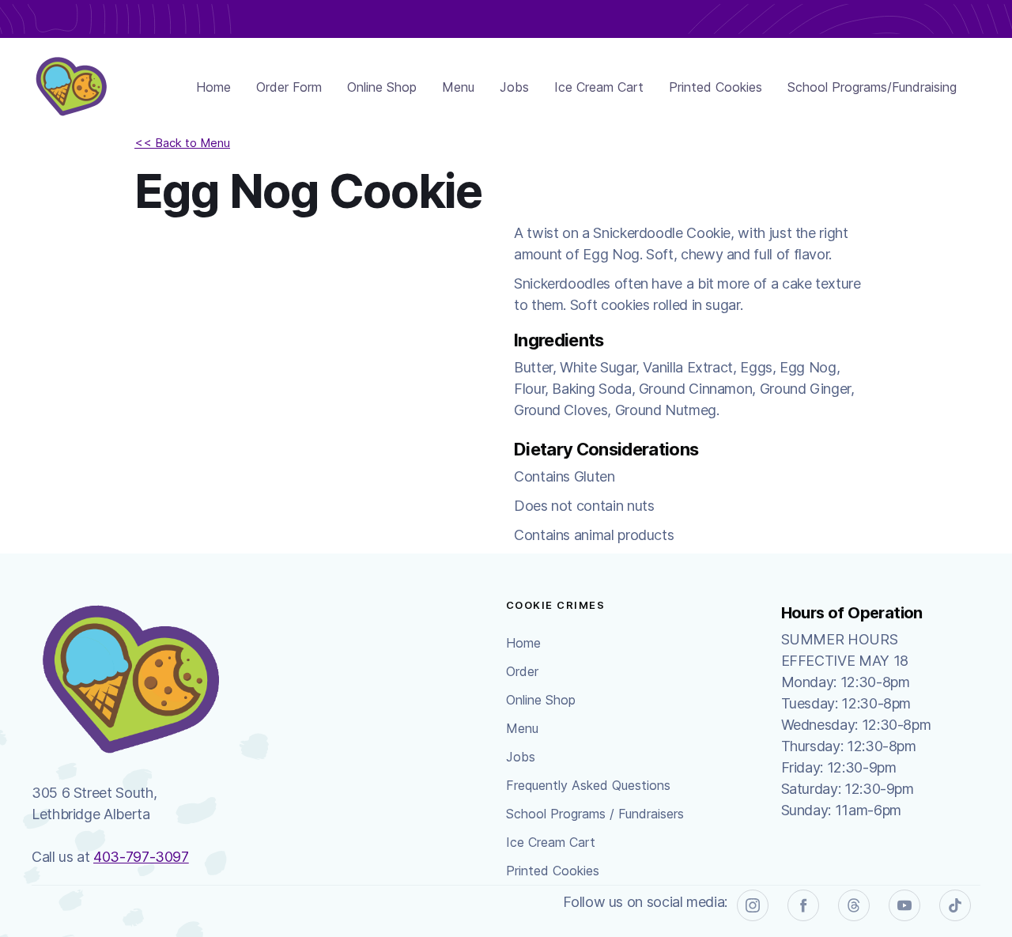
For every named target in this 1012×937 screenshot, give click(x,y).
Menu (458, 87)
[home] (71, 86)
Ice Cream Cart (599, 87)
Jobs (514, 87)
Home (213, 87)
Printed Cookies (715, 87)
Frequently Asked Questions (588, 785)
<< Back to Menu (182, 142)
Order (522, 671)
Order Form (289, 87)
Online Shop (382, 87)
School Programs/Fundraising (872, 87)
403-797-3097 (141, 856)
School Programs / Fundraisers (595, 814)
